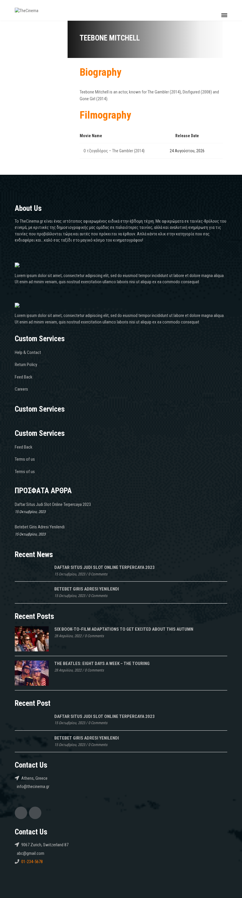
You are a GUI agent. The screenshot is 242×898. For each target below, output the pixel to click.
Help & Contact (28, 352)
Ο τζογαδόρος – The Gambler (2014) (114, 150)
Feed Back (23, 377)
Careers (21, 389)
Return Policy (26, 364)
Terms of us (25, 459)
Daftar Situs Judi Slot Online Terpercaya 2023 (53, 504)
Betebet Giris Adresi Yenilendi (40, 527)
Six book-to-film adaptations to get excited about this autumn (123, 629)
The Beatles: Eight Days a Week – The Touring (102, 663)
